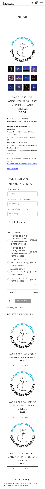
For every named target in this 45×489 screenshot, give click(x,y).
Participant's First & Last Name (20, 199)
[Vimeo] (23, 479)
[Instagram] (29, 479)
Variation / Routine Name (18, 209)
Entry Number (13, 189)
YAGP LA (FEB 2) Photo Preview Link (22, 163)
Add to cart (23, 301)
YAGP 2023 (19, 307)
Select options (23, 366)
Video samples (12, 168)
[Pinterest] (26, 479)
